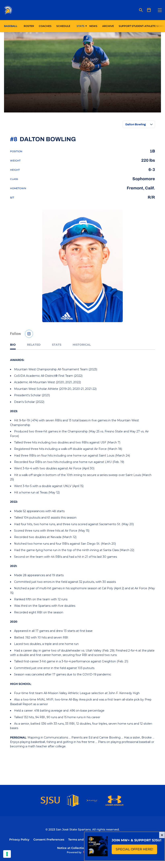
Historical (82, 344)
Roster (29, 26)
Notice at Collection (71, 848)
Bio (13, 344)
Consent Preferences (48, 839)
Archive (108, 26)
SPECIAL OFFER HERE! (136, 850)
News (93, 26)
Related (34, 344)
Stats (81, 26)
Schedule (63, 26)
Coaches (45, 26)
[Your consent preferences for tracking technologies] (7, 854)
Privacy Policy (19, 839)
